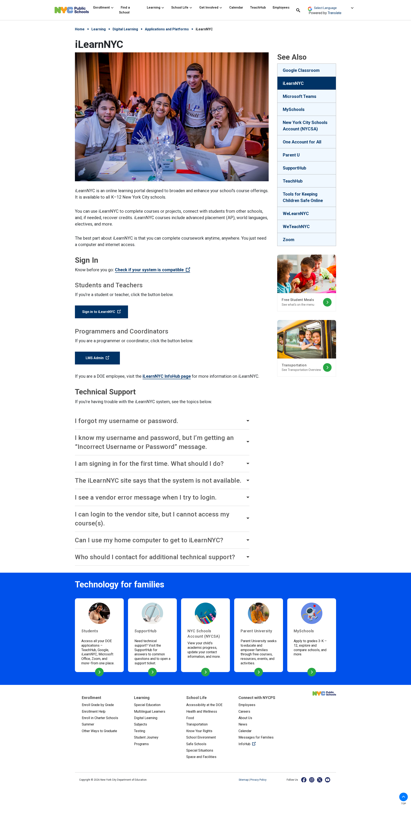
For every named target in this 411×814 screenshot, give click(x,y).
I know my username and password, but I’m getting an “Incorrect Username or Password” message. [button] (154, 442)
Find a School (124, 10)
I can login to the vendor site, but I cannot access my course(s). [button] (152, 518)
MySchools (294, 109)
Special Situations (199, 750)
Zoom (288, 239)
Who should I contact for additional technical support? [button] (155, 557)
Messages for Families (256, 737)
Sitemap (244, 779)
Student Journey (146, 737)
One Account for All (302, 142)
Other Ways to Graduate (99, 731)
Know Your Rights (199, 731)
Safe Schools (196, 744)
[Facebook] (304, 780)
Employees (281, 7)
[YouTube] (328, 780)
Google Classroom (301, 70)
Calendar (236, 7)
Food (190, 718)
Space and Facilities (201, 757)
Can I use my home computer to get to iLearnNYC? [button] (149, 540)
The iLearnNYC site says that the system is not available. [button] (158, 480)
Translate (334, 13)
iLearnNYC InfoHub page (167, 376)
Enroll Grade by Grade (98, 705)
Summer (88, 724)
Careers (244, 711)
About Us (245, 718)
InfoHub (261, 744)
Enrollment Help (94, 711)
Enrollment (102, 7)
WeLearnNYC (296, 213)
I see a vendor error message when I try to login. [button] (146, 497)
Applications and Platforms (167, 29)
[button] (403, 797)
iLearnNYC (293, 83)
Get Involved (209, 7)
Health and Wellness (201, 711)
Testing (139, 731)
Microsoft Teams (299, 96)
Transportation (197, 724)
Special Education (147, 705)
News (242, 724)
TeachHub (258, 7)
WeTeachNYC (296, 226)
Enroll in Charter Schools (100, 718)
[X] (320, 780)
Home (80, 29)
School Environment (201, 737)
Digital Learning (125, 29)
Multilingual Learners (149, 711)
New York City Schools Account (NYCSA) (305, 125)
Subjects (140, 724)
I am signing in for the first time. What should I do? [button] (149, 463)
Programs (141, 744)
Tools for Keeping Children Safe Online (303, 197)
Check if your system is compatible (152, 269)
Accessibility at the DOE (204, 705)
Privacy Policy (258, 779)
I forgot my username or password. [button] (127, 421)
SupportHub (294, 168)
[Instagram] (312, 780)
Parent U (291, 155)
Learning (154, 7)
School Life (180, 7)
